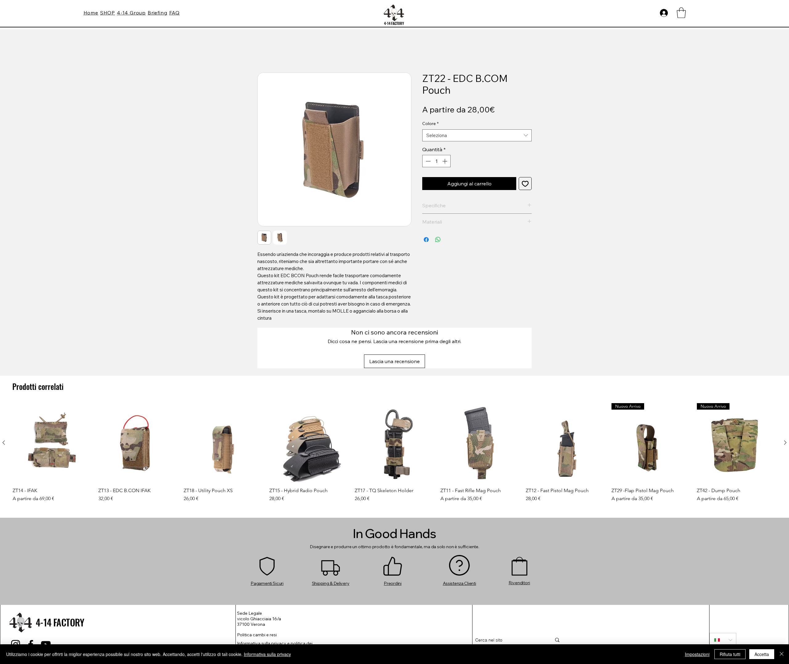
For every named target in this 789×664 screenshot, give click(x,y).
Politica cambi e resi (257, 595)
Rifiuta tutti (730, 654)
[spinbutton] (436, 162)
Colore (430, 125)
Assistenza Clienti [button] (459, 543)
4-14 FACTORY (394, 23)
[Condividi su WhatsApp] (438, 241)
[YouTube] (46, 605)
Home (264, 51)
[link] (681, 12)
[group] (394, 413)
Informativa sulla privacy (267, 654)
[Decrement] (427, 162)
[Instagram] (16, 605)
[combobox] (477, 137)
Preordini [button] (392, 543)
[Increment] (445, 162)
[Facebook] (31, 605)
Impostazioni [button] (697, 654)
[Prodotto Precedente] (3, 403)
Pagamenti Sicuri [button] (267, 543)
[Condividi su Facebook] (426, 241)
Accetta (761, 654)
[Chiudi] (781, 654)
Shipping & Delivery (331, 543)
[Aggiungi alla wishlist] (525, 184)
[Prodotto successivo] (785, 403)
